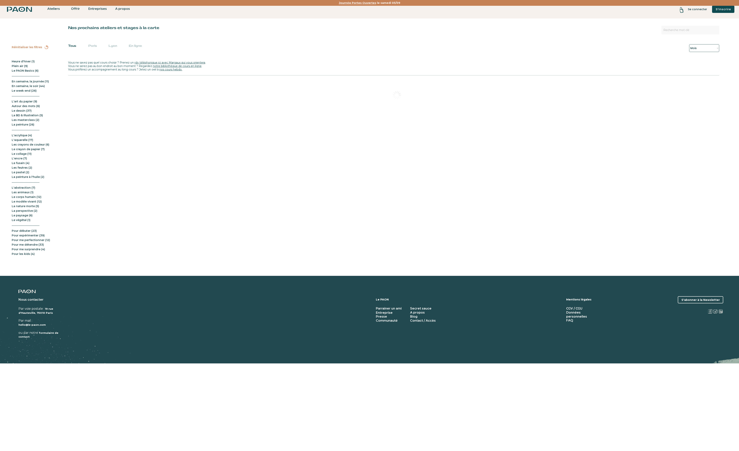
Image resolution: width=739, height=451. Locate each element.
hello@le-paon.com (32, 324)
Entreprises (97, 9)
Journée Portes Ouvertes (357, 3)
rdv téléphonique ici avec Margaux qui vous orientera (170, 62)
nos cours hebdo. (170, 69)
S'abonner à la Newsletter (700, 300)
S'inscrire (723, 9)
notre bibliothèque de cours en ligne (177, 66)
